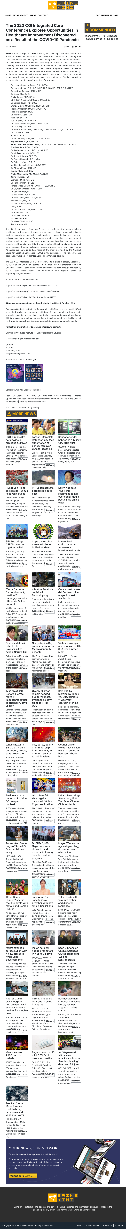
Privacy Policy (92, 1225)
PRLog (42, 53)
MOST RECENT (20, 15)
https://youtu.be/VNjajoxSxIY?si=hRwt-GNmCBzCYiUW (31, 285)
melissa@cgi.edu (31, 338)
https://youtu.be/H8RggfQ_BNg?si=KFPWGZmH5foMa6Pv (32, 291)
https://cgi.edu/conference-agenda (47, 256)
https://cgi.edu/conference (18, 273)
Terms (79, 1225)
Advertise (107, 1225)
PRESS (33, 15)
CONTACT (43, 15)
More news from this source (32, 401)
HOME (8, 15)
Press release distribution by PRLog (22, 407)
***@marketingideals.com (18, 353)
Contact (119, 1225)
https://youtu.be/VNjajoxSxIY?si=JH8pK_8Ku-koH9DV (31, 297)
